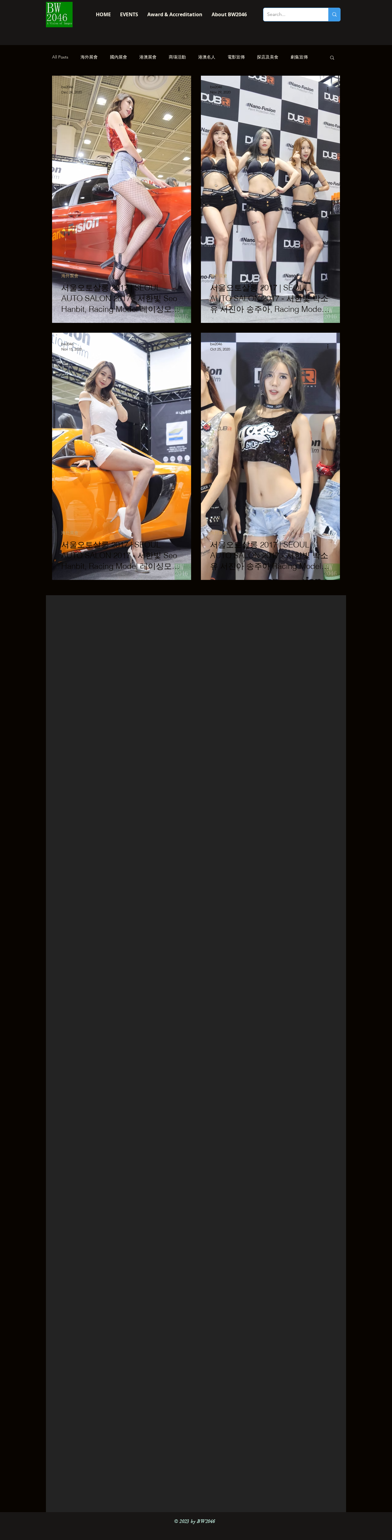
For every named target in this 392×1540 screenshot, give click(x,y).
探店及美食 (267, 57)
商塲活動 (177, 57)
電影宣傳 (236, 57)
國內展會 (118, 57)
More (296, 57)
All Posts (60, 57)
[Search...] (334, 14)
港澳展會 (147, 57)
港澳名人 (206, 57)
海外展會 (89, 57)
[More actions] (181, 89)
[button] (332, 58)
